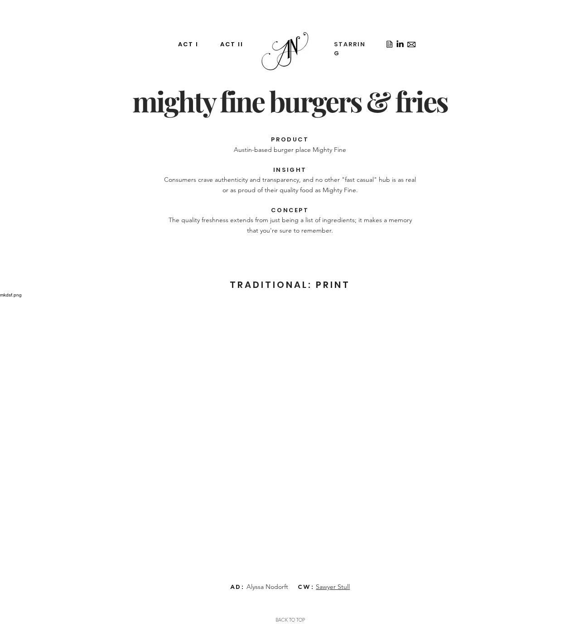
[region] (245, 62)
